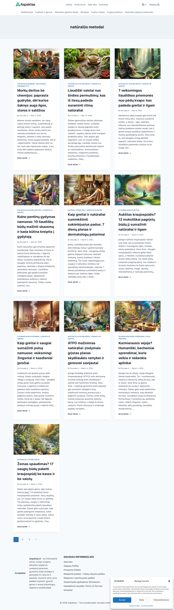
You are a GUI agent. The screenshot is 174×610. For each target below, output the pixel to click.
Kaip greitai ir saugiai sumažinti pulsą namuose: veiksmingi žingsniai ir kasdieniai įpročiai (34, 353)
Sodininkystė (27, 12)
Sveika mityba (98, 12)
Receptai (85, 12)
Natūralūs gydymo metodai (29, 210)
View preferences (161, 600)
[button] (169, 581)
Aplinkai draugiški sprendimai (131, 336)
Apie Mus (92, 4)
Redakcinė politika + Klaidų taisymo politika (84, 574)
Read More (23, 158)
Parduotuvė (79, 4)
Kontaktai (103, 4)
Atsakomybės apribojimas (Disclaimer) (82, 582)
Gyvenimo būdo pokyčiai (128, 210)
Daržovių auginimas (26, 84)
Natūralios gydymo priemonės (139, 12)
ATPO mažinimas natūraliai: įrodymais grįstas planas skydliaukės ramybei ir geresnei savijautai (86, 353)
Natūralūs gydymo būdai (66, 12)
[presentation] (36, 63)
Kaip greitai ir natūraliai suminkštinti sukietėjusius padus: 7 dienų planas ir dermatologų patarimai (86, 224)
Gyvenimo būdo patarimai (28, 336)
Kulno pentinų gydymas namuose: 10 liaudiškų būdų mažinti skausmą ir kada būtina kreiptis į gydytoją (36, 227)
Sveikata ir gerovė (43, 12)
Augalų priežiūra (115, 12)
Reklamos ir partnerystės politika (79, 578)
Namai (69, 4)
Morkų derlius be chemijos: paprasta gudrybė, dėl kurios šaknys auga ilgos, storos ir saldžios (33, 100)
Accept (122, 600)
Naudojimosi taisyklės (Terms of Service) (83, 586)
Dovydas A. (24, 115)
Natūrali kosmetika (76, 210)
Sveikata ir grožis (94, 210)
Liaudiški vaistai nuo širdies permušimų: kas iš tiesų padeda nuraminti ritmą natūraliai (87, 100)
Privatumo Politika (147, 605)
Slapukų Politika (134, 605)
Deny (141, 600)
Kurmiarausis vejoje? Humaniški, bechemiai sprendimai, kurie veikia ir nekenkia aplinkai (136, 353)
